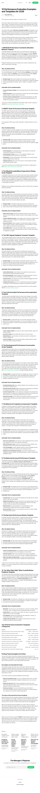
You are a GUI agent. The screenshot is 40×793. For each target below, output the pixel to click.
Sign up (20, 782)
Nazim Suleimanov (8, 14)
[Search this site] (26, 2)
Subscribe (35, 2)
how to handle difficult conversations (11, 370)
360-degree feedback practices (11, 287)
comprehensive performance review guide (15, 104)
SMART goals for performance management (13, 166)
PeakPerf (17, 721)
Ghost (22, 784)
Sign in (30, 2)
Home (3, 2)
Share (36, 15)
